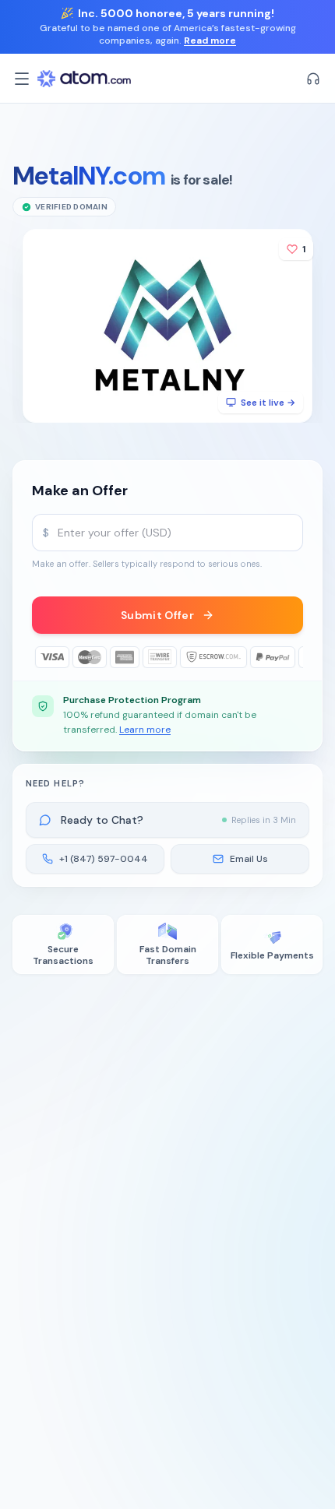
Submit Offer (157, 615)
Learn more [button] (145, 729)
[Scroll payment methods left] (43, 657)
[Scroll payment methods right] (292, 657)
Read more (210, 40)
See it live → (268, 402)
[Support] (313, 79)
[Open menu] (22, 79)
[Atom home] (84, 78)
